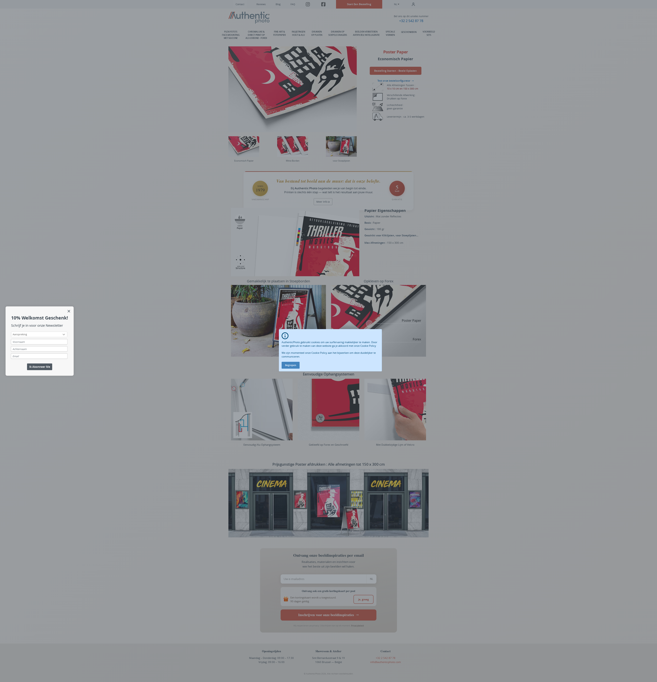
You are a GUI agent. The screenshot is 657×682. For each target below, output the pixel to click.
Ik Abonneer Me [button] (39, 367)
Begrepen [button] (290, 365)
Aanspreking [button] (20, 334)
